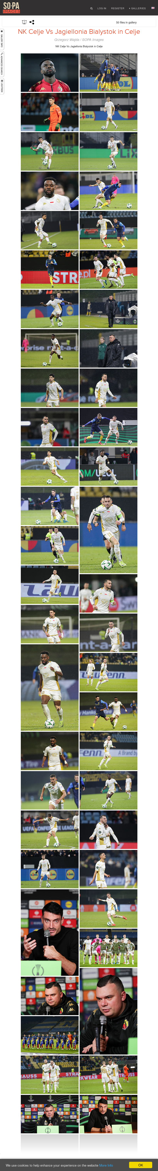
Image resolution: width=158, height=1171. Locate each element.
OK (140, 1165)
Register (117, 8)
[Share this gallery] (32, 22)
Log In (101, 8)
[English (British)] (153, 8)
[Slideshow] (24, 22)
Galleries (138, 8)
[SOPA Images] (11, 8)
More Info (106, 1165)
